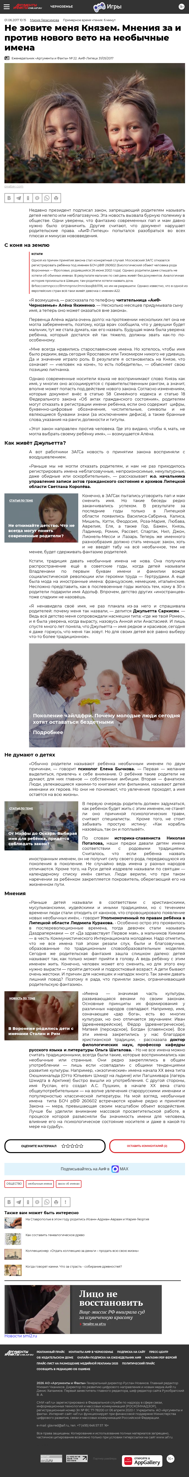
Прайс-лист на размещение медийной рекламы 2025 (77, 1363)
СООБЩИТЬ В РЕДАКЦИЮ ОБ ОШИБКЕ (63, 1369)
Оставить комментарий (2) (147, 1146)
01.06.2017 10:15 (15, 20)
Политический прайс (138, 1363)
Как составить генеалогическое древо (55, 1235)
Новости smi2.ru (20, 1336)
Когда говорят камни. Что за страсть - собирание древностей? (74, 1266)
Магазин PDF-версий (161, 1357)
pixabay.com (13, 186)
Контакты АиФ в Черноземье (91, 1352)
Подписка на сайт (131, 1352)
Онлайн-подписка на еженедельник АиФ (109, 1357)
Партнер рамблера (104, 1458)
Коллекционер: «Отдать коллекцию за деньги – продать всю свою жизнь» (82, 1251)
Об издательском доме (55, 1357)
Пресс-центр (158, 1352)
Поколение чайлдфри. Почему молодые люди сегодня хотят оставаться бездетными (106, 719)
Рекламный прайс (51, 1352)
